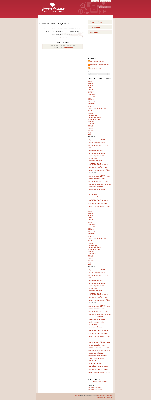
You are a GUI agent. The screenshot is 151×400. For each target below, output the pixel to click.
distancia (91, 100)
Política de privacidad (107, 395)
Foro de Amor (95, 27)
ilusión (90, 110)
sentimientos (92, 123)
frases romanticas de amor (97, 108)
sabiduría (91, 121)
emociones (92, 101)
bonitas (90, 89)
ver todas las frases (67, 47)
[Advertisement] (75, 17)
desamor (91, 96)
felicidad (91, 107)
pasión (90, 113)
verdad (90, 130)
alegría (90, 81)
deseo (90, 98)
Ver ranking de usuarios (100, 381)
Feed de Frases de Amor (97, 61)
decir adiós (91, 94)
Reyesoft (99, 395)
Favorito (57, 37)
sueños (90, 125)
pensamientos (92, 115)
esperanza (91, 105)
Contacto (77, 395)
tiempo (90, 127)
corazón (91, 91)
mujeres (90, 112)
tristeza (90, 128)
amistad (90, 83)
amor (91, 85)
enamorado (91, 103)
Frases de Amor (96, 22)
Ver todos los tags (100, 375)
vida (90, 134)
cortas (90, 93)
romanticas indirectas (94, 117)
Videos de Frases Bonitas (95, 387)
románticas (94, 119)
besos (90, 87)
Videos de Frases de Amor (95, 389)
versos (90, 132)
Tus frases (94, 32)
